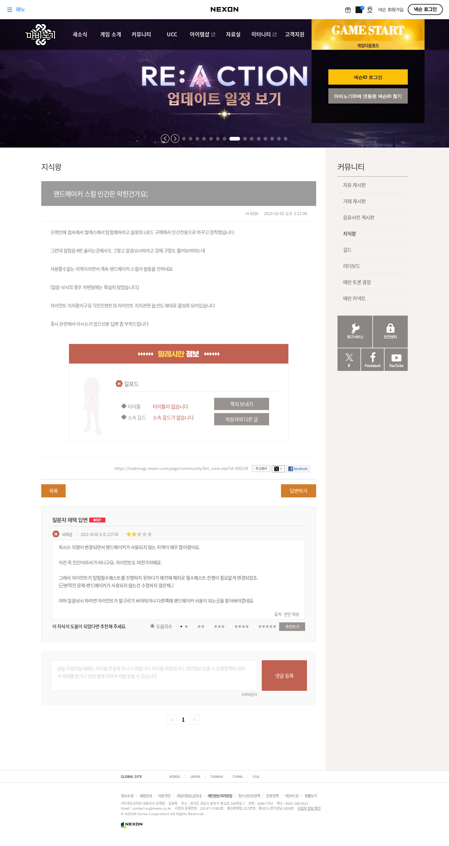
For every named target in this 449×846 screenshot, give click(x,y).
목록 (53, 490)
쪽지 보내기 (241, 404)
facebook (301, 469)
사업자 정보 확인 (309, 808)
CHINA (238, 776)
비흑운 (67, 534)
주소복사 (261, 468)
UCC (172, 34)
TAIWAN (216, 776)
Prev (165, 138)
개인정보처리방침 (219, 795)
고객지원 (295, 34)
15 (285, 139)
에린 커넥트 (354, 298)
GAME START (368, 30)
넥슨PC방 (291, 795)
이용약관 (164, 795)
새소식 (80, 34)
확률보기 (311, 795)
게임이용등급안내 (189, 795)
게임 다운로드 (368, 45)
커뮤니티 (141, 34)
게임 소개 (110, 34)
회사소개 (127, 795)
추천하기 (292, 626)
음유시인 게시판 (358, 217)
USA (256, 776)
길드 (347, 249)
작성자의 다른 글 (241, 419)
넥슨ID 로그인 (368, 77)
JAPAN (195, 776)
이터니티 (261, 34)
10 (252, 139)
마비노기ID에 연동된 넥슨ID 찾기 (368, 96)
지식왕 (349, 233)
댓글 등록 (284, 675)
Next (175, 138)
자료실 (233, 34)
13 (272, 139)
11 (259, 139)
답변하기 (298, 490)
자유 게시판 (354, 185)
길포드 (131, 384)
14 (279, 139)
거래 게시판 (354, 201)
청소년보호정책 (249, 795)
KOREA (175, 776)
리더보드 (351, 265)
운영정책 (272, 795)
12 (265, 139)
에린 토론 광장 (357, 282)
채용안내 (146, 795)
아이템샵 (200, 34)
